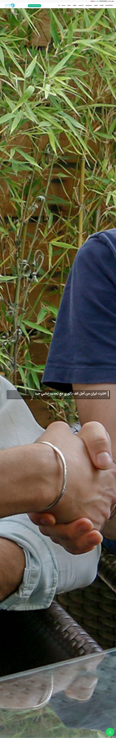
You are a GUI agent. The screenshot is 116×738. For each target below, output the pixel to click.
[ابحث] (59, 5)
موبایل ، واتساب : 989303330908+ (106, 1)
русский (96, 1)
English (92, 1)
